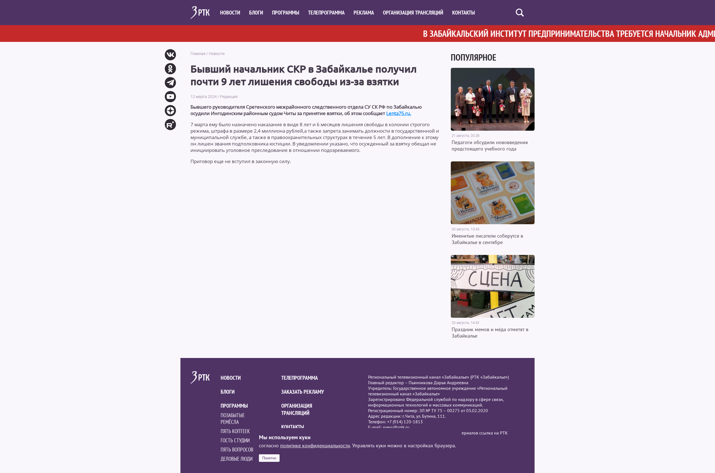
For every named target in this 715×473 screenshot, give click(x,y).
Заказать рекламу (302, 391)
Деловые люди (236, 458)
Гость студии (235, 440)
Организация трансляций (413, 12)
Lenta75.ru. (398, 113)
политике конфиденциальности (315, 445)
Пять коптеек (235, 431)
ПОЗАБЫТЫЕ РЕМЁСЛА (233, 418)
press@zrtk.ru (396, 427)
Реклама (364, 12)
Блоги (256, 12)
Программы (285, 12)
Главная (198, 53)
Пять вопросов (237, 449)
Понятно (269, 458)
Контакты (463, 12)
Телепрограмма (326, 12)
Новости (230, 12)
